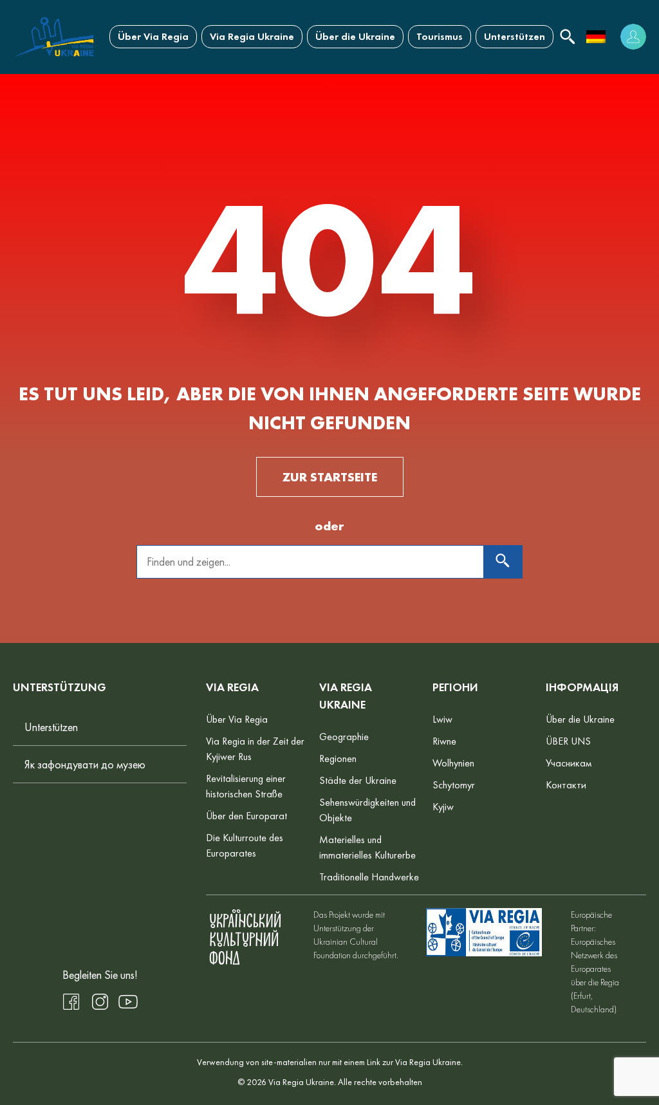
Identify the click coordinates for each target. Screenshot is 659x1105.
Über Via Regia (153, 36)
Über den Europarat (246, 815)
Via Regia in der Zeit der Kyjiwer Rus (255, 748)
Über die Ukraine (355, 36)
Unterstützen (514, 36)
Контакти (566, 785)
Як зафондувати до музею (84, 764)
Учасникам (568, 763)
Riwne (444, 741)
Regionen (338, 758)
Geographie (344, 736)
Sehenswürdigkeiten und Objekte (367, 809)
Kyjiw (443, 806)
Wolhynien (453, 763)
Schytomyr (453, 785)
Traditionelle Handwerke (369, 877)
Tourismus (439, 36)
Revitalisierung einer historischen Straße (246, 786)
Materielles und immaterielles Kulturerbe (367, 847)
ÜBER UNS (568, 741)
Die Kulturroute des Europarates (244, 845)
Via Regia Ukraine (252, 36)
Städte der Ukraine (357, 780)
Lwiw (442, 719)
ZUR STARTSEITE (330, 477)
